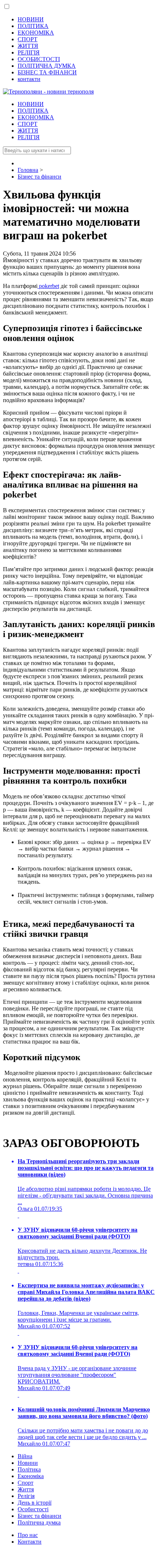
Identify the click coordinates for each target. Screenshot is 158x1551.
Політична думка (39, 1522)
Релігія (26, 1496)
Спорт (25, 1483)
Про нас (28, 1535)
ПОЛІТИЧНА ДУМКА (47, 66)
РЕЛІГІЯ (29, 52)
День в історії (34, 1502)
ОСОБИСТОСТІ (39, 59)
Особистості (33, 1509)
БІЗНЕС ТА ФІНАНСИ (47, 72)
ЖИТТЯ (28, 46)
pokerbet (48, 286)
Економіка (31, 1476)
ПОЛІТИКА (33, 26)
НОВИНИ (31, 19)
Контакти (30, 1541)
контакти (29, 79)
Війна (25, 1456)
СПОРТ (27, 39)
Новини (28, 1463)
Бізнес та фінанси (39, 1516)
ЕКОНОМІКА (36, 32)
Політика (29, 1469)
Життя (26, 1489)
